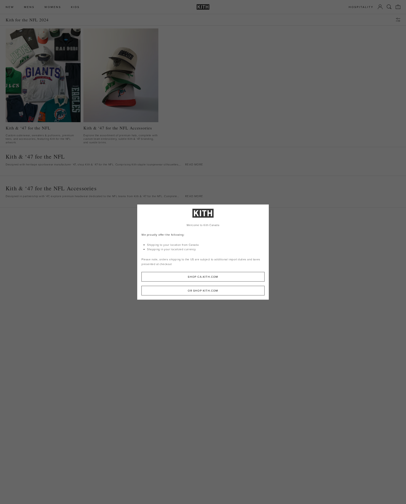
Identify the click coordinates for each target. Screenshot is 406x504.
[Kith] (203, 7)
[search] (389, 6)
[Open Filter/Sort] (399, 20)
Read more (194, 164)
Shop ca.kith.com (203, 277)
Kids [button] (75, 7)
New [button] (10, 7)
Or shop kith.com (203, 291)
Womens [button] (52, 7)
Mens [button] (29, 7)
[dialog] (203, 252)
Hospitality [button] (361, 7)
